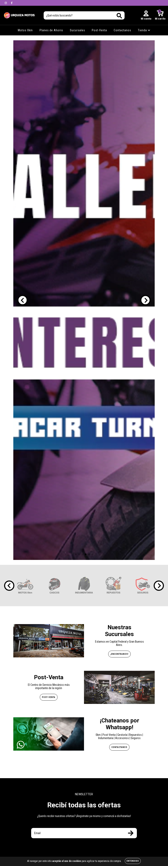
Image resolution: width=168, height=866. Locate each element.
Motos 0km (25, 30)
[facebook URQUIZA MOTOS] (11, 3)
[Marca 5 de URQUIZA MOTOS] (143, 585)
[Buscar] (119, 16)
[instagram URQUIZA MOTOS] (6, 3)
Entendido (133, 861)
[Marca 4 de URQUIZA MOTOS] (113, 585)
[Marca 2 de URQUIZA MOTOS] (54, 585)
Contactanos (122, 30)
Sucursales (77, 30)
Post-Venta (99, 30)
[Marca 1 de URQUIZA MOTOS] (25, 585)
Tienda (143, 30)
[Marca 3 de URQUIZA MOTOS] (84, 585)
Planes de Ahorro (51, 30)
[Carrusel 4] (84, 300)
